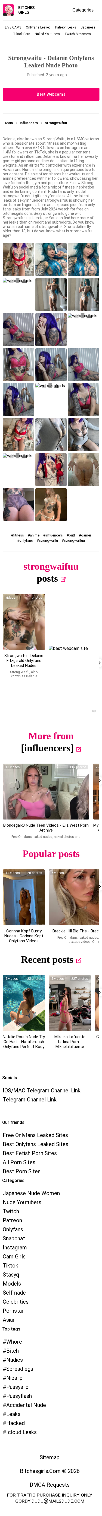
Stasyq (11, 1274)
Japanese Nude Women (31, 1193)
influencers (54, 535)
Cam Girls (14, 1256)
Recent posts (47, 959)
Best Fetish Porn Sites (30, 1153)
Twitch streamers (77, 34)
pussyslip (17, 1387)
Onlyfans (13, 1229)
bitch (12, 1350)
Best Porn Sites (22, 1171)
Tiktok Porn (21, 34)
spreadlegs (19, 1369)
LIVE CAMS (13, 27)
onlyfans (26, 540)
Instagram (15, 1247)
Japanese (88, 27)
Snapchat (14, 1238)
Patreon (12, 1220)
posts (47, 578)
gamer (86, 535)
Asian (9, 1320)
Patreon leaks (65, 27)
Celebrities (16, 1301)
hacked (15, 1423)
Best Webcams (51, 94)
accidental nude (26, 1405)
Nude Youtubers (22, 1202)
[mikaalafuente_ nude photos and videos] (70, 1003)
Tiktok (10, 1265)
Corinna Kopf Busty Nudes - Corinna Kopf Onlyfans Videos (24, 936)
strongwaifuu (74, 540)
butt (72, 535)
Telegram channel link (30, 1099)
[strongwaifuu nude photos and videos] (24, 622)
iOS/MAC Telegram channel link (42, 1090)
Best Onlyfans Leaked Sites (35, 1144)
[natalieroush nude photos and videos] (24, 1003)
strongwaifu (48, 540)
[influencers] (47, 748)
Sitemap (50, 1457)
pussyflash (19, 1396)
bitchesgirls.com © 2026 (50, 1471)
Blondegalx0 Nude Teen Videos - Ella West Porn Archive (46, 828)
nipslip (14, 1378)
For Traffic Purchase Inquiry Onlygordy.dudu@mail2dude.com (49, 1497)
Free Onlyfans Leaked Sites (35, 1135)
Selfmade (14, 1292)
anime (34, 535)
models (12, 1283)
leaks (13, 1414)
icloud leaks (21, 1432)
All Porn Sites (19, 1162)
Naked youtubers (47, 34)
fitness (18, 535)
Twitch (11, 1211)
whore (14, 1341)
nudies (14, 1360)
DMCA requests (50, 1484)
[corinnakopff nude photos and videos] (24, 897)
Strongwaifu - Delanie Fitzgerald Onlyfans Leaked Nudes (23, 660)
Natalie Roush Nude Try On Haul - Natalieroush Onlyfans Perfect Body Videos (24, 1044)
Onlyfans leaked (38, 27)
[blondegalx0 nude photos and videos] (46, 792)
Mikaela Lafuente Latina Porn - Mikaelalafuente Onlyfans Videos (69, 1044)
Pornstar (13, 1310)
